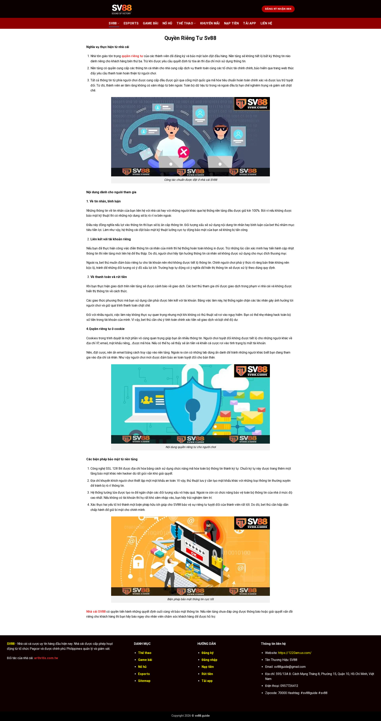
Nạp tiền (208, 667)
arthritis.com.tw (46, 658)
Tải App (249, 23)
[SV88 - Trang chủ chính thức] (126, 9)
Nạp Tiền (231, 23)
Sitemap (144, 681)
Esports (131, 23)
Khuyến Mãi (210, 23)
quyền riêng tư (132, 56)
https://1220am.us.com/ (295, 653)
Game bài (150, 23)
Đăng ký (208, 653)
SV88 (112, 23)
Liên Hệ (266, 23)
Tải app (207, 681)
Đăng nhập (209, 660)
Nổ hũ (167, 23)
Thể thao (185, 23)
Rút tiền (207, 674)
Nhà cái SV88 (96, 611)
